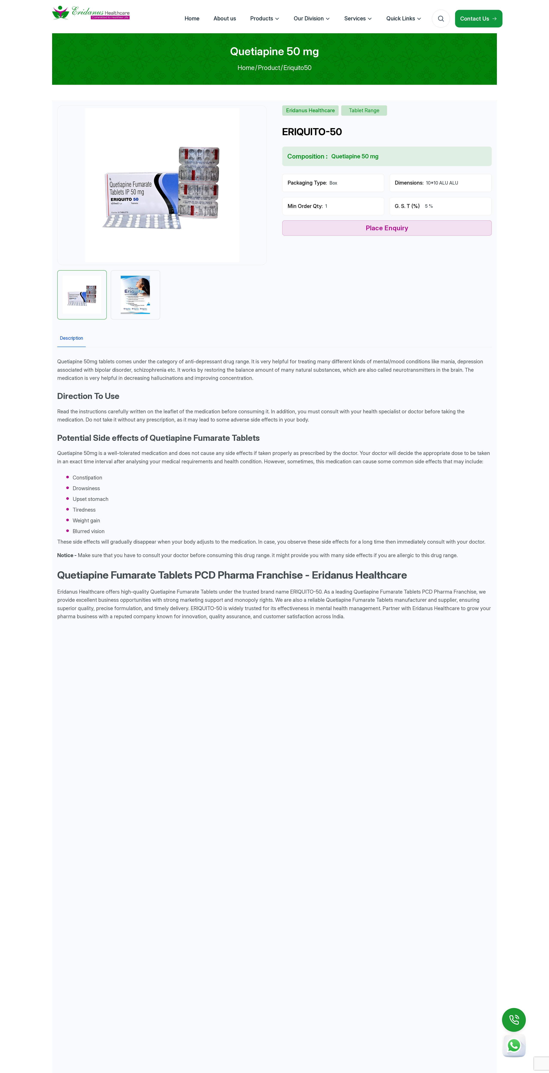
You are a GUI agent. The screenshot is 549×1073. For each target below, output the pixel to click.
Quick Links (400, 18)
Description (71, 338)
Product (269, 67)
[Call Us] (514, 1020)
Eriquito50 (298, 67)
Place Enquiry (387, 228)
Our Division (309, 18)
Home (246, 67)
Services (355, 18)
